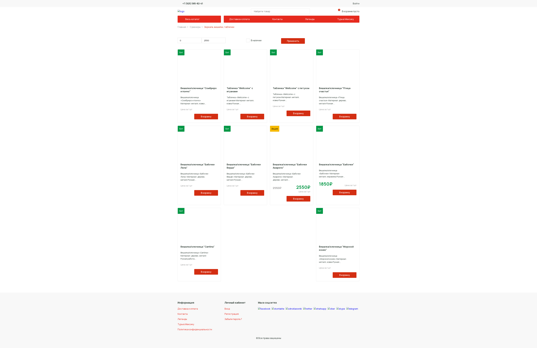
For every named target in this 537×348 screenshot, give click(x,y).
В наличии (256, 40)
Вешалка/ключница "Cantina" (198, 246)
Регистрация (232, 313)
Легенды (310, 19)
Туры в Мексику (345, 19)
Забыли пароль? (233, 319)
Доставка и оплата (239, 19)
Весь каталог (192, 19)
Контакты (277, 19)
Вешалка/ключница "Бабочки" (336, 164)
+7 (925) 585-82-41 (192, 3)
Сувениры (195, 27)
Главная (182, 27)
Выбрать (293, 40)
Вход (227, 308)
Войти (356, 3)
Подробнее (197, 121)
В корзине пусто (349, 11)
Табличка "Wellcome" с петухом (291, 88)
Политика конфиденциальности (195, 329)
